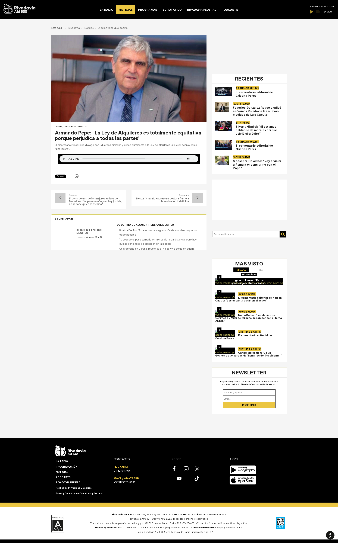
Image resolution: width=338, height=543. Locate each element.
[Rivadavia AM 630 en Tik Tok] (196, 478)
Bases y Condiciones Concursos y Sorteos (79, 493)
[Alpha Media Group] (57, 523)
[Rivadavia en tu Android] (243, 469)
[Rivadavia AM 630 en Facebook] (176, 468)
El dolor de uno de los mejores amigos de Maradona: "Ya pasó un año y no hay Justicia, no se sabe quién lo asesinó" (95, 201)
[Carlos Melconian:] (225, 351)
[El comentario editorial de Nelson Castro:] (225, 296)
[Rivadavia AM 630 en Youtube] (179, 478)
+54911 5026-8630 (125, 482)
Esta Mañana (242, 122)
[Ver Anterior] (60, 198)
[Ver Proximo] (197, 198)
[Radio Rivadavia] (70, 450)
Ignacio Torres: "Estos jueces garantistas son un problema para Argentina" (249, 283)
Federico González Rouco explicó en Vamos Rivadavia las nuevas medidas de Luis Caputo (257, 111)
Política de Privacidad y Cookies (74, 488)
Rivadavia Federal (69, 482)
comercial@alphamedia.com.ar (171, 527)
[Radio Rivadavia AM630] (19, 8)
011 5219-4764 (122, 470)
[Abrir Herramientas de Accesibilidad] (330, 535)
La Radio (62, 461)
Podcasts (63, 477)
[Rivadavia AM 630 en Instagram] (188, 468)
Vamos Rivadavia (241, 103)
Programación (66, 466)
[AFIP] (280, 523)
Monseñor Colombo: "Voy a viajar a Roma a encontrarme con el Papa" (257, 164)
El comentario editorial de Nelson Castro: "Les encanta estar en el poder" (248, 299)
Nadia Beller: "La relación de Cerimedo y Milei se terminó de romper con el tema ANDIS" (248, 318)
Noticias (62, 471)
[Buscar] (283, 234)
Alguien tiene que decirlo (89, 231)
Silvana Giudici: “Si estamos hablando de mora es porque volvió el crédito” (256, 130)
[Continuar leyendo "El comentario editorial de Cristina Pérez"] (223, 91)
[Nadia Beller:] (225, 313)
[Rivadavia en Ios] (243, 480)
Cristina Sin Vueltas (247, 88)
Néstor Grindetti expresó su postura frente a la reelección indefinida (162, 200)
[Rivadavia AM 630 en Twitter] (199, 468)
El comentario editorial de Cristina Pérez (254, 93)
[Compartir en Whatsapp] (77, 176)
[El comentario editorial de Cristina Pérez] (225, 333)
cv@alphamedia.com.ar (230, 527)
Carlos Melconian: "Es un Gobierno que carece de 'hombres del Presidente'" (248, 354)
